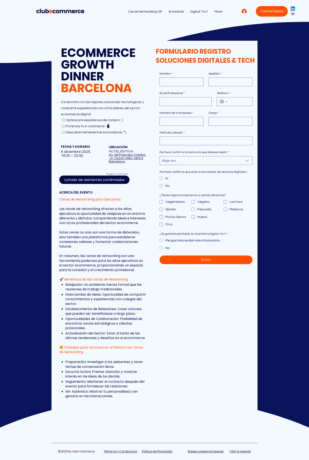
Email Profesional (172, 93)
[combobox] (206, 160)
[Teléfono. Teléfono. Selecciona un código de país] (223, 101)
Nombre (166, 73)
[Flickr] (293, 14)
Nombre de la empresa (176, 112)
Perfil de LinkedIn (172, 132)
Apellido (215, 73)
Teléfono (223, 93)
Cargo (214, 112)
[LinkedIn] (293, 9)
